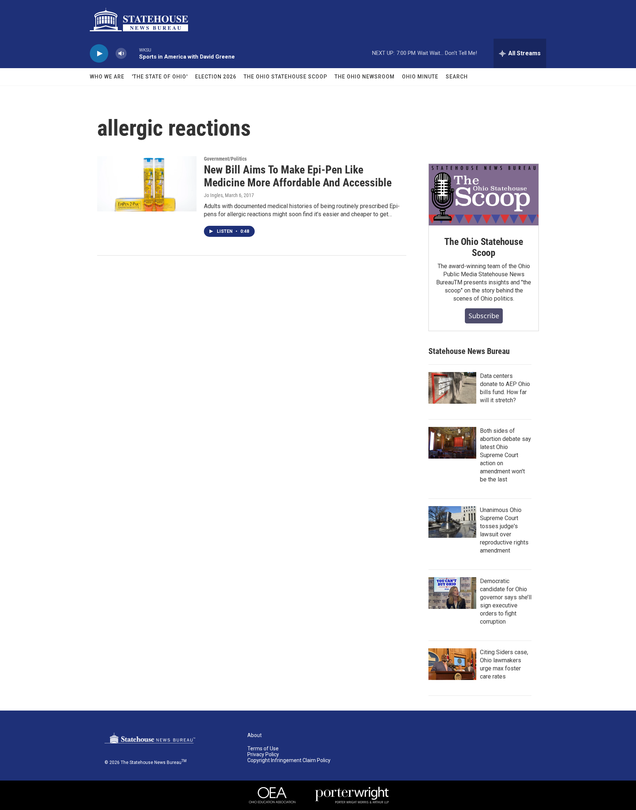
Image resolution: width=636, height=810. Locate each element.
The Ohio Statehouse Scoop (285, 77)
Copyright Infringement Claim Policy (289, 760)
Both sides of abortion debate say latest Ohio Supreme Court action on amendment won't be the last (505, 455)
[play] (99, 53)
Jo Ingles (213, 195)
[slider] (133, 53)
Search (457, 77)
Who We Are (107, 77)
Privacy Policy (263, 754)
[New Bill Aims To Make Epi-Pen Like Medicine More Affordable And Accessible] (147, 183)
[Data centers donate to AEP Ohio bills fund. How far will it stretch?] (452, 388)
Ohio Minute (420, 77)
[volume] (121, 53)
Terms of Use (263, 748)
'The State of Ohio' (160, 77)
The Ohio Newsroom (365, 77)
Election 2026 (215, 77)
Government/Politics (225, 159)
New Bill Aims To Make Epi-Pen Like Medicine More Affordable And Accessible (298, 176)
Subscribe (484, 315)
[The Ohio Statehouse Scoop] (483, 195)
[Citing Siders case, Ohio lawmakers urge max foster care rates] (452, 664)
